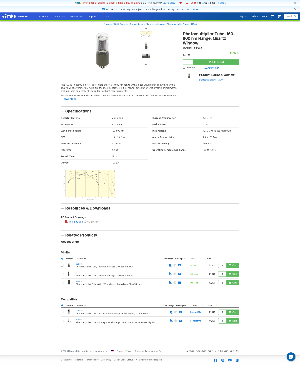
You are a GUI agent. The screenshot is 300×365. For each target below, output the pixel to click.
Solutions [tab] (59, 17)
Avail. (193, 258)
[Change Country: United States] (112, 351)
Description (81, 258)
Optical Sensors (137, 24)
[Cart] (279, 16)
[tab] (119, 94)
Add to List (213, 68)
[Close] (295, 3)
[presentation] (150, 182)
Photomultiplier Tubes (178, 24)
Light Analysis (121, 24)
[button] (291, 356)
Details (222, 2)
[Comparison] (273, 16)
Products (107, 24)
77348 (194, 24)
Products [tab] (43, 17)
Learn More (169, 2)
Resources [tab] (76, 17)
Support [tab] (93, 17)
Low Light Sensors (156, 24)
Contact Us (195, 312)
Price (209, 258)
